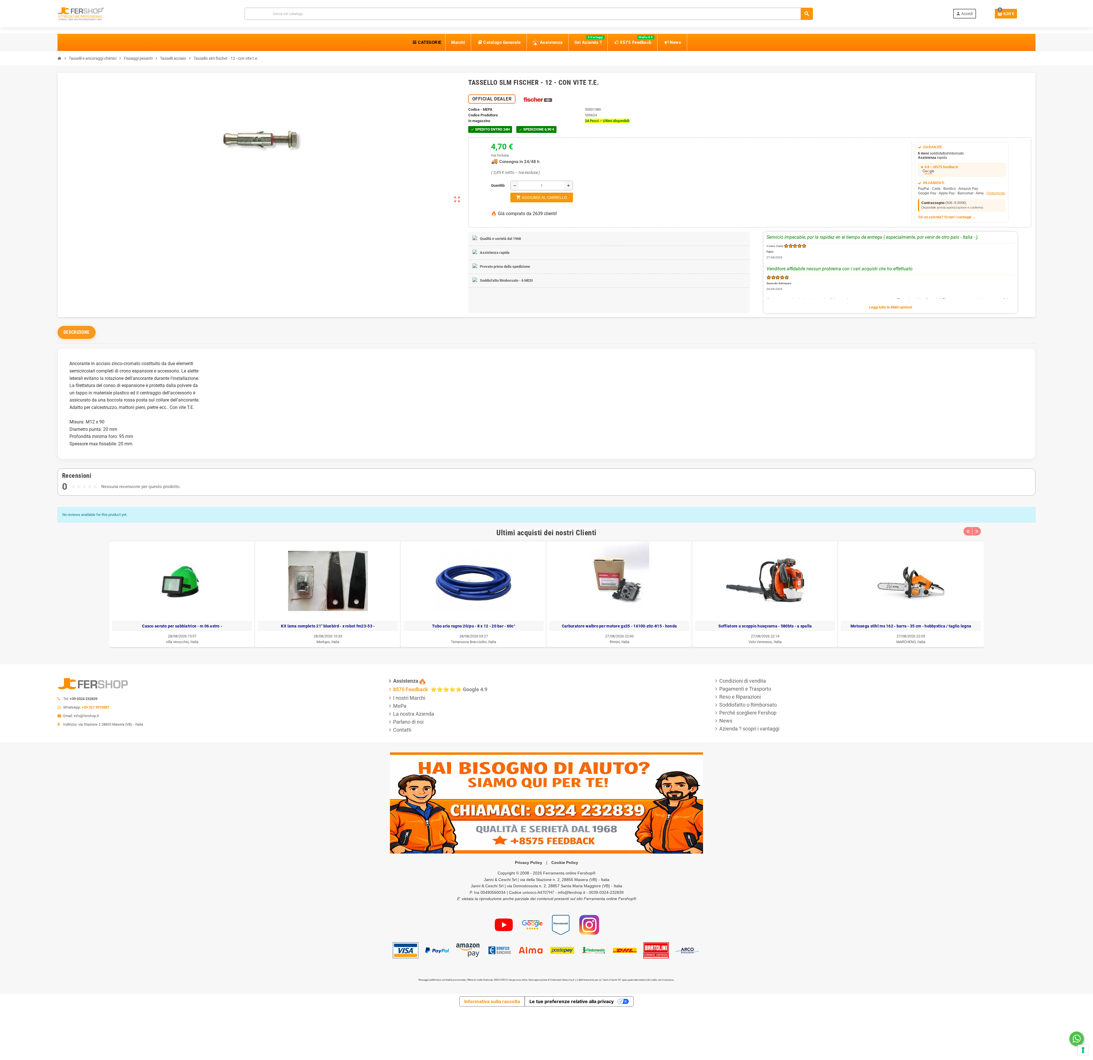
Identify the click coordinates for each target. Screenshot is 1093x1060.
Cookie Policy (564, 862)
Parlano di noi (408, 722)
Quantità (492, 185)
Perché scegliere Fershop (747, 713)
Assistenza (405, 681)
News (725, 721)
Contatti (402, 730)
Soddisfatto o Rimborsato (748, 705)
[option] (111, 594)
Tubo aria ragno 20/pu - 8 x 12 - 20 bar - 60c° (257, 626)
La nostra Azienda (413, 714)
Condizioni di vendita (742, 681)
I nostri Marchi (409, 698)
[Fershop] (80, 13)
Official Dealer (492, 99)
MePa (399, 706)
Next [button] (976, 531)
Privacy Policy (528, 862)
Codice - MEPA (480, 109)
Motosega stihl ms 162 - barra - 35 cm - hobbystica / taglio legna (694, 626)
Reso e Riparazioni (740, 697)
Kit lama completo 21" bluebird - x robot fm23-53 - (111, 626)
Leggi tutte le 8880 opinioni (890, 307)
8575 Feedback (411, 689)
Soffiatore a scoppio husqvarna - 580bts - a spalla (549, 626)
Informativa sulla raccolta (492, 1001)
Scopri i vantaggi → (959, 217)
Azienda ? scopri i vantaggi (749, 729)
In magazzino (479, 121)
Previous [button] (967, 531)
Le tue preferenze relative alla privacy (571, 1001)
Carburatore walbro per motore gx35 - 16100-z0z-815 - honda (403, 626)
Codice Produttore (483, 115)
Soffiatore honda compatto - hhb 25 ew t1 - (840, 626)
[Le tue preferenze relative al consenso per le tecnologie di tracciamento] (1083, 1050)
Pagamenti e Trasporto (745, 689)
